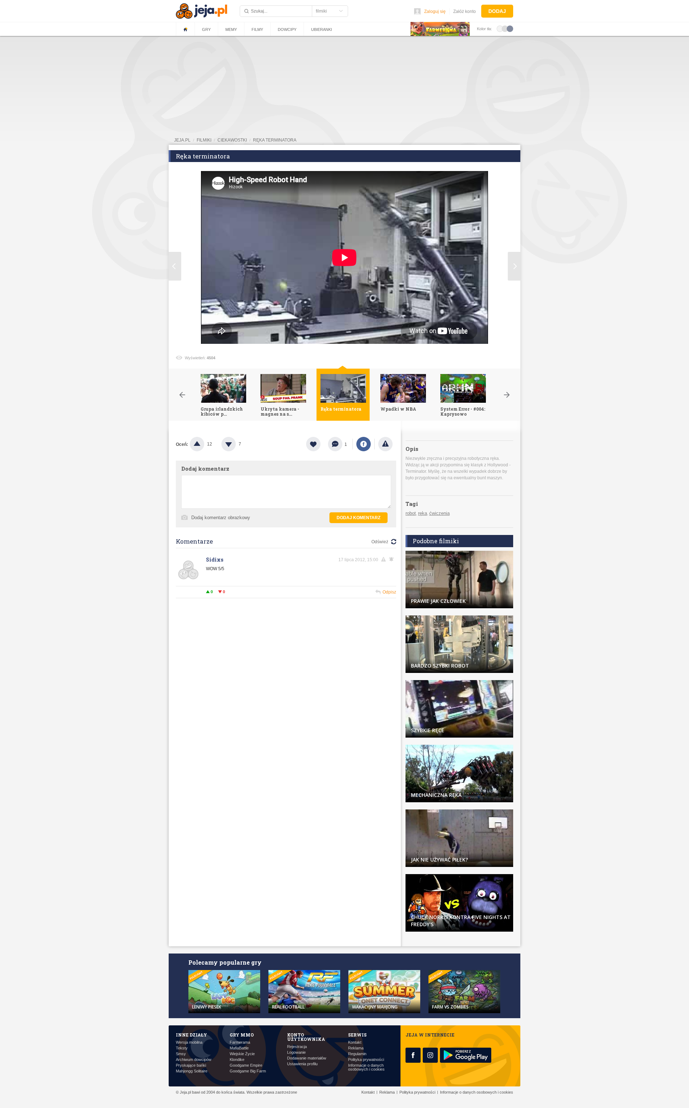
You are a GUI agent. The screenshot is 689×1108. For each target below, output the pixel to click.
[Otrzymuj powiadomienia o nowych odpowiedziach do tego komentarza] (392, 559)
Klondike (237, 1060)
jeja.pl (182, 140)
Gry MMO (242, 1035)
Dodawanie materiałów (306, 1058)
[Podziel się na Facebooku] (363, 444)
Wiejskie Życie (242, 1054)
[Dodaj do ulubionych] (317, 444)
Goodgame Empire (246, 1065)
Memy (231, 29)
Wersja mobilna (189, 1042)
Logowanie (296, 1052)
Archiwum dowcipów (193, 1060)
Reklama (356, 1048)
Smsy (181, 1054)
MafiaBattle (239, 1048)
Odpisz (389, 592)
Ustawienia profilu (302, 1064)
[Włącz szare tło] (505, 28)
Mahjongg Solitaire (191, 1071)
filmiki (204, 140)
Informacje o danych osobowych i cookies (366, 1067)
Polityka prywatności (366, 1060)
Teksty (182, 1048)
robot (411, 513)
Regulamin (357, 1054)
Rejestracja (297, 1047)
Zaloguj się (435, 11)
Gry (206, 29)
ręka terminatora (274, 140)
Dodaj (497, 11)
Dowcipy (287, 29)
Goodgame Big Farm (248, 1071)
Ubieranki (321, 29)
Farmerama (240, 1042)
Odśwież (379, 541)
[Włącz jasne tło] (500, 28)
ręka (422, 513)
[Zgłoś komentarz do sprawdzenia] (384, 559)
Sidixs (214, 559)
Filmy (257, 29)
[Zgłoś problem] (385, 444)
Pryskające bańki (191, 1065)
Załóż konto (464, 11)
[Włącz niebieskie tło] (510, 28)
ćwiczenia (439, 513)
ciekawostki (232, 140)
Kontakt (354, 1042)
